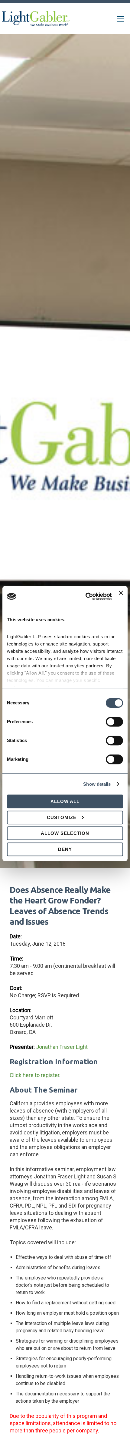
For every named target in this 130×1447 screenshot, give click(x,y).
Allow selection (65, 833)
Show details (97, 784)
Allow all (65, 801)
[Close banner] (121, 596)
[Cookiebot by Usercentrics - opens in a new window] (85, 597)
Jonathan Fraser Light (62, 1047)
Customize (61, 817)
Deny (65, 849)
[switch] (114, 722)
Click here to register (34, 1075)
